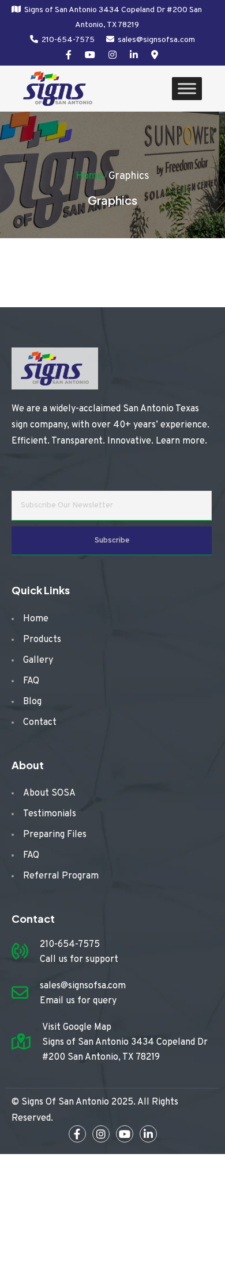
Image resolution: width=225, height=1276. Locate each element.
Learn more (180, 441)
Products (42, 639)
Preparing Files (55, 835)
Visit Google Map (76, 1027)
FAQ (31, 681)
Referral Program (61, 876)
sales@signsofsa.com (156, 40)
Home (89, 176)
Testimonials (49, 814)
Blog (32, 702)
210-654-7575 (68, 40)
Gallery (38, 660)
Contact (40, 722)
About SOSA (49, 793)
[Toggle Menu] (187, 88)
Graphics (128, 176)
